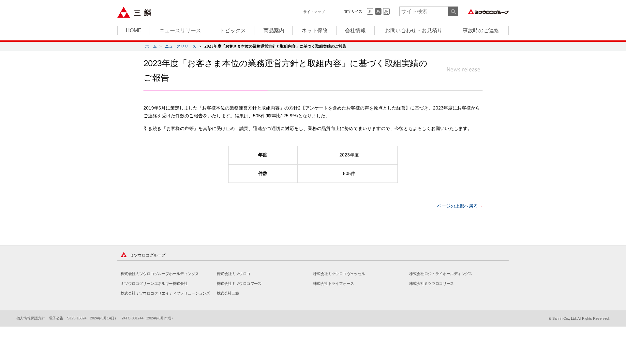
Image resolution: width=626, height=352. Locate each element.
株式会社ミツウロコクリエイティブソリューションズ (165, 293)
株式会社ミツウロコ (233, 273)
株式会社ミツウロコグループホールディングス (160, 273)
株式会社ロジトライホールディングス (440, 273)
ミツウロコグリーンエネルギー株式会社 (154, 283)
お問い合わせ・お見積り (413, 30)
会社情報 (355, 30)
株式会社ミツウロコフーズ (239, 283)
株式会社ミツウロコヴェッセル (339, 273)
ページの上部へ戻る (457, 206)
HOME (134, 30)
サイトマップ (314, 12)
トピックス (233, 30)
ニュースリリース (180, 30)
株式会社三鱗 (228, 293)
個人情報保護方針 (30, 318)
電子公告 (56, 318)
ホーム (151, 46)
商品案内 (273, 30)
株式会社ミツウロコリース (431, 283)
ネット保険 (315, 30)
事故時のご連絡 (481, 30)
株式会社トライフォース (333, 283)
